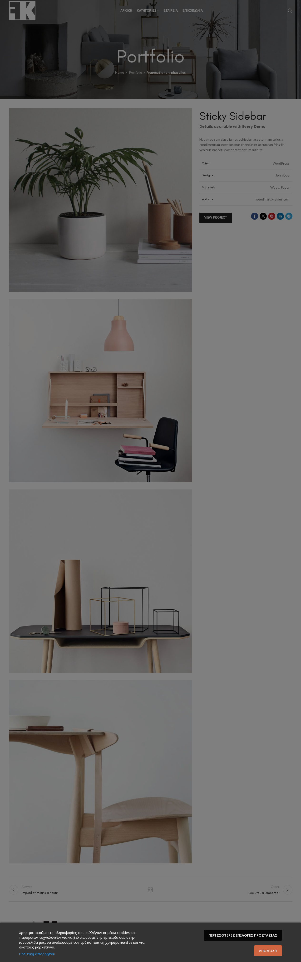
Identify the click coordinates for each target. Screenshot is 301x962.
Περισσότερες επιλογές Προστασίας (242, 935)
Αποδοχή (268, 950)
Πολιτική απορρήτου (37, 954)
